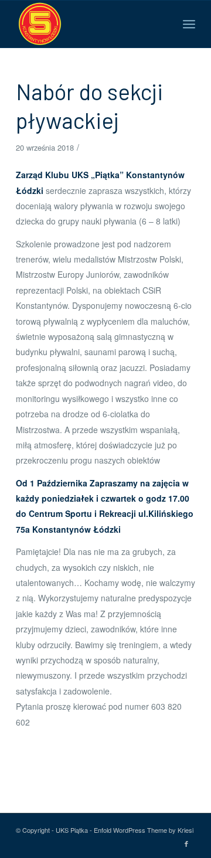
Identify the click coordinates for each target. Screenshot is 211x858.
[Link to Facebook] (186, 843)
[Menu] (189, 24)
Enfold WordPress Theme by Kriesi (143, 830)
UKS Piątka (72, 830)
